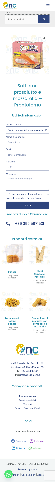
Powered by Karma (27, 469)
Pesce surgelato (27, 396)
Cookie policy (28, 475)
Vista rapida (12, 262)
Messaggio (11, 174)
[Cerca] (44, 19)
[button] (44, 38)
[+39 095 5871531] (8, 224)
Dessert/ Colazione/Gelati (27, 408)
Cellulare (10, 161)
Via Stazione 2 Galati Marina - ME (27, 367)
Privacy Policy (34, 198)
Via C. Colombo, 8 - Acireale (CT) (27, 363)
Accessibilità (43, 475)
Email (8, 149)
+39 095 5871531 (29, 223)
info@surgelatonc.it (30, 375)
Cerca (8, 12)
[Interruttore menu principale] (48, 5)
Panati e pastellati (27, 400)
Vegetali (27, 404)
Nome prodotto (14, 124)
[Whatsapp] (8, 474)
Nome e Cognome (15, 137)
